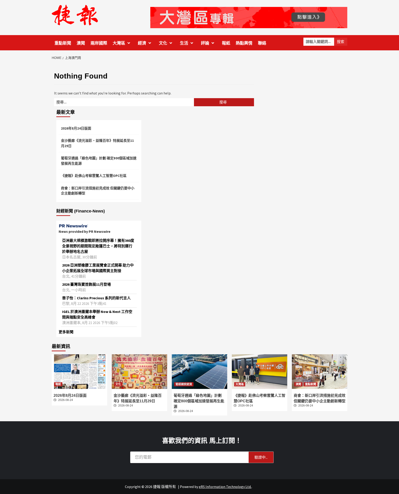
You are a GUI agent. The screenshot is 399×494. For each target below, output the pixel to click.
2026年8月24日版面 (76, 128)
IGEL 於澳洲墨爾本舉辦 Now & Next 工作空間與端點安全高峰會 (97, 314)
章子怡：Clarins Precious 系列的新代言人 (96, 298)
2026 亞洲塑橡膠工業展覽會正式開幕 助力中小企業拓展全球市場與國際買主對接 (98, 268)
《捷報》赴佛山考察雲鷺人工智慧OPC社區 (94, 175)
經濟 (142, 43)
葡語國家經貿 (183, 384)
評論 (205, 43)
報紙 (226, 43)
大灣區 (119, 43)
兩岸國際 (99, 43)
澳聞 (81, 43)
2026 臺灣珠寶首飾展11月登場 (86, 284)
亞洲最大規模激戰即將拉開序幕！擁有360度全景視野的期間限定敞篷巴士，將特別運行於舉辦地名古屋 (98, 246)
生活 (184, 43)
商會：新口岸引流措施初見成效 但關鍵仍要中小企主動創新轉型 (97, 191)
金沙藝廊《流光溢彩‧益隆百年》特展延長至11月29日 (97, 143)
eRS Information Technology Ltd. (225, 486)
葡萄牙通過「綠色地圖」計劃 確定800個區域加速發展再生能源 (98, 161)
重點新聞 (62, 43)
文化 (163, 43)
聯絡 (262, 43)
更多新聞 (66, 332)
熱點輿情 (244, 43)
